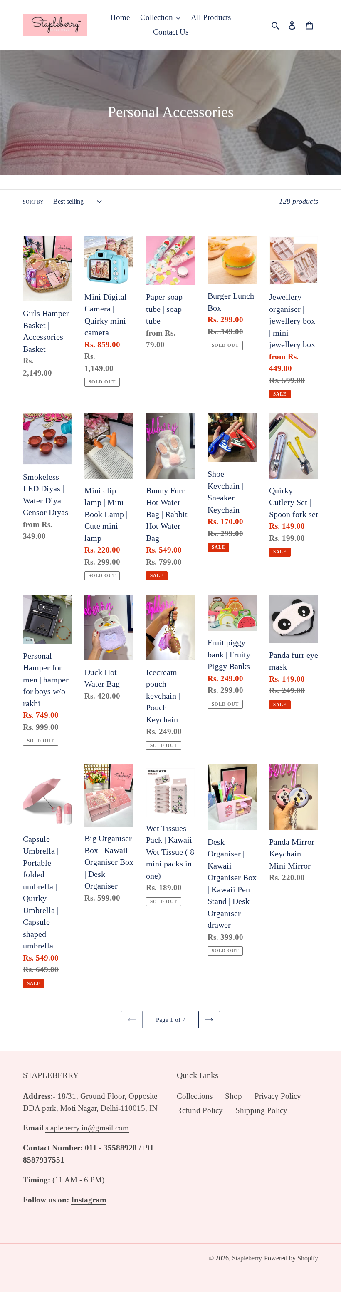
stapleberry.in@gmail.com (87, 1127)
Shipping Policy (261, 1110)
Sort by (33, 202)
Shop (233, 1096)
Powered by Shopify (291, 1258)
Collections (195, 1096)
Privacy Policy (278, 1096)
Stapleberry (247, 1258)
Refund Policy (200, 1110)
